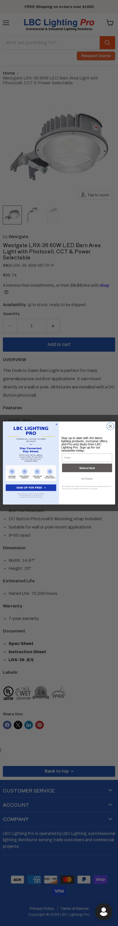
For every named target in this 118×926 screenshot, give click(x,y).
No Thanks (87, 478)
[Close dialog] (110, 426)
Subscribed (87, 468)
